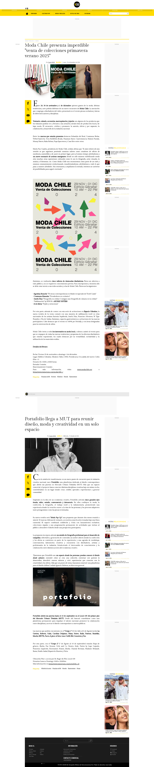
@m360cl (58, 62)
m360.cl (59, 436)
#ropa (78, 668)
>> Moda (36, 40)
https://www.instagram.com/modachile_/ (48, 372)
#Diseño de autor (46, 668)
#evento (53, 376)
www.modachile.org (84, 370)
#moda (66, 376)
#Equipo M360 (45, 376)
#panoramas (73, 376)
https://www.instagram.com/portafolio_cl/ (64, 664)
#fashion (60, 376)
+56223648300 (67, 760)
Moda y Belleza (29, 40)
